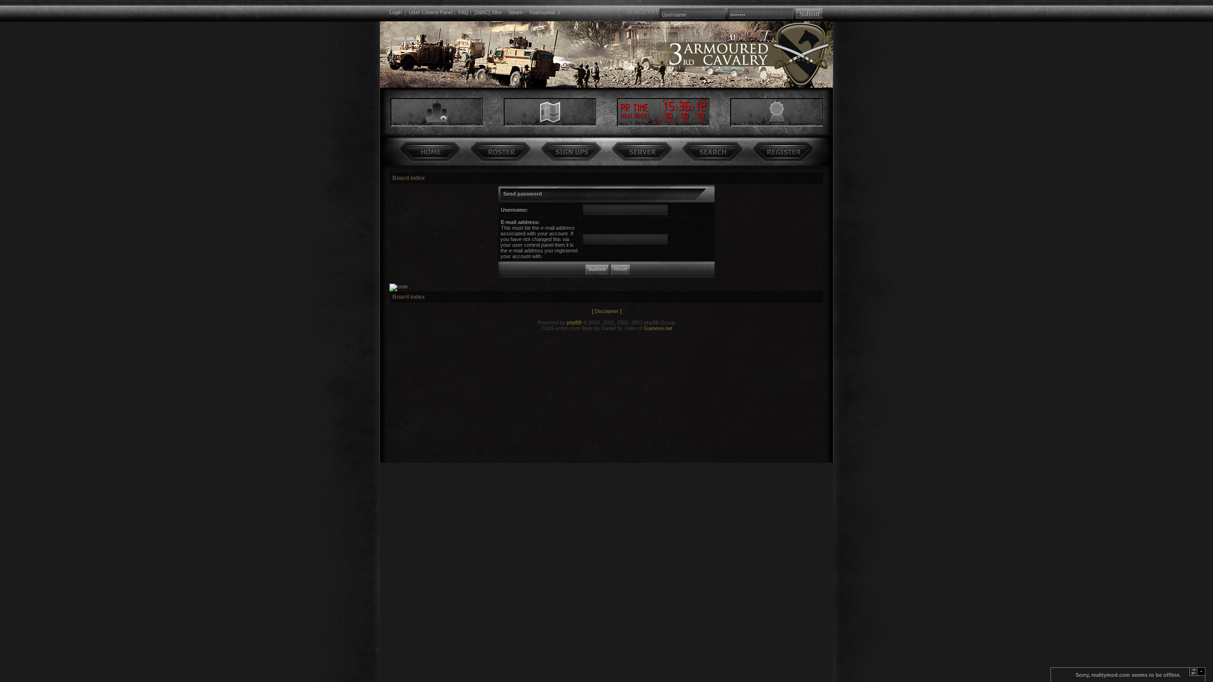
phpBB (574, 322)
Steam (515, 12)
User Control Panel (431, 12)
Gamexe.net (658, 328)
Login (395, 12)
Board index (408, 178)
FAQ (463, 12)
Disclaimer (607, 311)
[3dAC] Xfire (488, 12)
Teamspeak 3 (544, 12)
